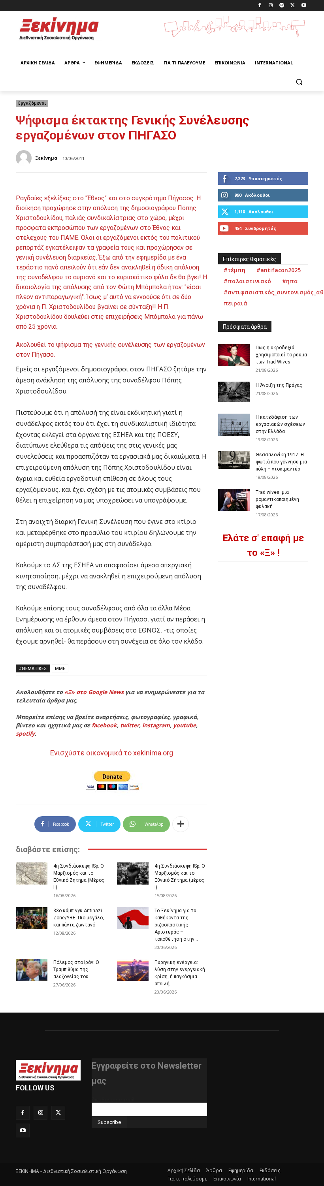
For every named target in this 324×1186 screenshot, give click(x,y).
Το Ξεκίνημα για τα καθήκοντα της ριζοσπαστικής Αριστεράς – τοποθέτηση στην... (176, 925)
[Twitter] (292, 5)
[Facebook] (259, 5)
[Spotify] (281, 5)
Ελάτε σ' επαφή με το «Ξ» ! (263, 545)
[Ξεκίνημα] (25, 158)
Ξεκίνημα (46, 158)
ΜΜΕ (60, 668)
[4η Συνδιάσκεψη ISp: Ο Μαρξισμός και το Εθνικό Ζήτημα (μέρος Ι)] (133, 873)
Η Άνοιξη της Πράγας (279, 385)
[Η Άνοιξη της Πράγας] (234, 392)
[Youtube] (303, 5)
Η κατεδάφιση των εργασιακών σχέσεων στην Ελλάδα (280, 424)
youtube (184, 725)
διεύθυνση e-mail (113, 1099)
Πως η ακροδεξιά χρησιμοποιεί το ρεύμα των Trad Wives (281, 355)
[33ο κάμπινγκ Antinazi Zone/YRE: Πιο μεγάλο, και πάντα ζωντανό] (31, 918)
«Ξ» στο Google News (94, 692)
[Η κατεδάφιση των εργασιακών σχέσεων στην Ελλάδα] (234, 425)
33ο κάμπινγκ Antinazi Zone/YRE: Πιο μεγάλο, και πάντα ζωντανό (78, 918)
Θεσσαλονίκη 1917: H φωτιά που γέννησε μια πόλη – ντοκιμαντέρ (281, 462)
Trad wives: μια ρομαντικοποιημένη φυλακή (277, 499)
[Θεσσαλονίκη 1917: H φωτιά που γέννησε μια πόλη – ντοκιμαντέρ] (234, 460)
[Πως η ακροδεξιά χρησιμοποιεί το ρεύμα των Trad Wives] (234, 355)
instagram (156, 725)
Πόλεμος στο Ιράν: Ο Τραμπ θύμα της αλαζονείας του (76, 969)
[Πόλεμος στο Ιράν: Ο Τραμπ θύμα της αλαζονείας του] (31, 970)
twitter (129, 725)
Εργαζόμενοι (32, 103)
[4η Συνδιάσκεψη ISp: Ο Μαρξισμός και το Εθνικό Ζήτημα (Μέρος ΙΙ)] (31, 873)
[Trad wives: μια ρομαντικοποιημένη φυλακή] (234, 500)
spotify (25, 733)
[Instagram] (270, 5)
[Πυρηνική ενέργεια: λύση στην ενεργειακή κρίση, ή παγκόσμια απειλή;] (133, 970)
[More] (180, 824)
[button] (299, 82)
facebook (104, 725)
